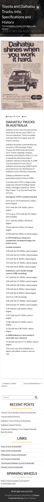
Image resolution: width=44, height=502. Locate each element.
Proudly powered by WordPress (18, 495)
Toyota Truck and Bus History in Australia (18, 412)
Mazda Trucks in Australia (12, 467)
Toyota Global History (31, 383)
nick (25, 116)
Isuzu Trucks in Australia (11, 446)
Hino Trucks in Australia (11, 450)
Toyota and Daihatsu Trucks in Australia (17, 463)
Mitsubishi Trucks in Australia (13, 454)
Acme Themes (30, 498)
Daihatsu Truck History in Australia (15, 421)
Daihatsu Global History (9, 384)
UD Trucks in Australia (10, 459)
